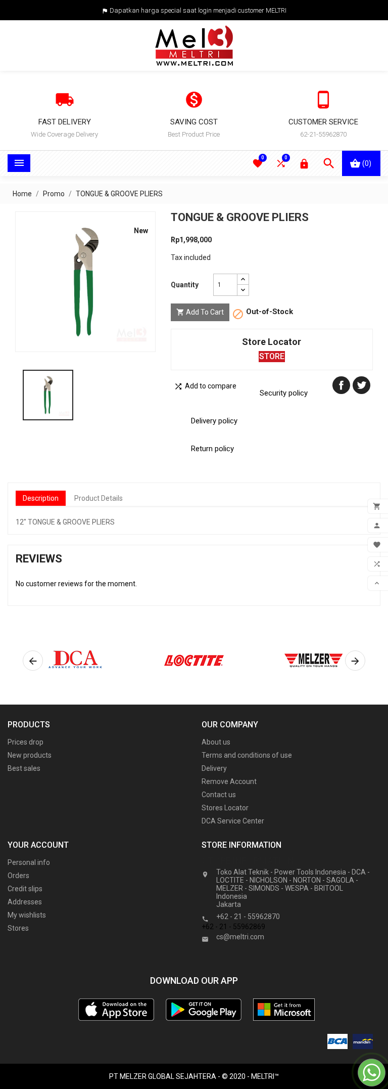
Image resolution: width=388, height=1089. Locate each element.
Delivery (214, 768)
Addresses (25, 902)
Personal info (29, 862)
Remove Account (229, 781)
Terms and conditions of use (247, 755)
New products (30, 755)
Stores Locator (225, 808)
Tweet (361, 385)
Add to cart (200, 312)
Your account (38, 845)
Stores (18, 928)
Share (341, 385)
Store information (248, 860)
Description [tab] (41, 498)
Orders (18, 876)
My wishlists (27, 915)
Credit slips (25, 889)
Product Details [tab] (98, 498)
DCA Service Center (233, 821)
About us (216, 742)
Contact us (219, 795)
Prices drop (25, 742)
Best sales (24, 768)
